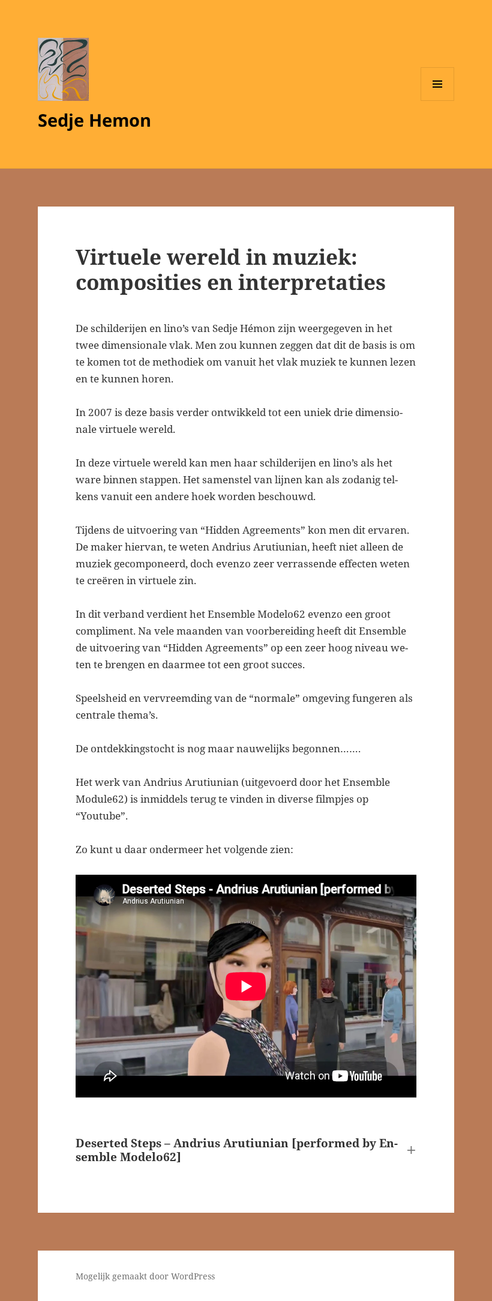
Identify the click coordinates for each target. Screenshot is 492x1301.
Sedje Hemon (94, 119)
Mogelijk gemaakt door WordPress (145, 1276)
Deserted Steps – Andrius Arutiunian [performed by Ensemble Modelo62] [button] (237, 1150)
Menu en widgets (437, 100)
